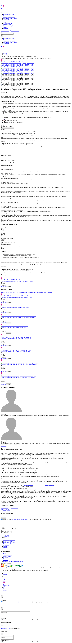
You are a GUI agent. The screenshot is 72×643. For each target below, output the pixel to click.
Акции (5, 20)
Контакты (5, 28)
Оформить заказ (4, 640)
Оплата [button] (2, 137)
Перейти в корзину (5, 628)
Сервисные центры (8, 558)
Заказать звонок (15, 31)
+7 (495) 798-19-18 (5, 31)
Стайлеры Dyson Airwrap (9, 14)
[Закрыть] (2, 596)
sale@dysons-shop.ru (49, 485)
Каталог (5, 574)
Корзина (5, 589)
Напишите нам (14, 508)
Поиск (4, 581)
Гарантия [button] (3, 141)
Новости (5, 547)
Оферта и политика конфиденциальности (13, 561)
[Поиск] (2, 6)
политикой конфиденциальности (19, 519)
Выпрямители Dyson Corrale (10, 18)
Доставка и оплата (7, 23)
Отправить (3, 517)
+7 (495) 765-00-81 (28, 485)
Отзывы (5, 27)
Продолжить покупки (15, 628)
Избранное (6, 585)
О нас (4, 22)
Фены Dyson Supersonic (9, 17)
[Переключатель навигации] (1, 12)
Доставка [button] (3, 129)
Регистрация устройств (9, 26)
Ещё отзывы (3, 446)
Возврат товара (7, 24)
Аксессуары (6, 19)
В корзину (3, 127)
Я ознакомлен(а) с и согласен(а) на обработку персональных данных (26, 519)
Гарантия (5, 557)
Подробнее (3, 286)
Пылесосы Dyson (7, 15)
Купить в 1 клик (10, 127)
